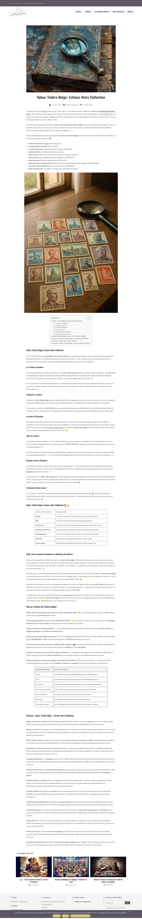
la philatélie (49, 356)
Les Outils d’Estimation (62, 327)
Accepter (57, 916)
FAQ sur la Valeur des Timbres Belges (64, 341)
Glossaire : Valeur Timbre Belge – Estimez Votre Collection (71, 343)
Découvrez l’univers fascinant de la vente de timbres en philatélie (108, 880)
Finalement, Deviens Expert (63, 334)
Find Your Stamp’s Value (55, 427)
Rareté (46, 143)
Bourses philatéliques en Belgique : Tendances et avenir (71, 880)
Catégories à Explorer (61, 325)
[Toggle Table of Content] (87, 318)
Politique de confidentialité (82, 901)
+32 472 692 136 (16, 910)
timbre (106, 114)
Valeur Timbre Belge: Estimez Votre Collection (67, 321)
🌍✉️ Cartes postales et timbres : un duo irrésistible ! (34, 880)
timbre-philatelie (72, 105)
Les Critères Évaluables (62, 323)
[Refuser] (139, 914)
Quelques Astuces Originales (63, 332)
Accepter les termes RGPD (115, 908)
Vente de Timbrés (60, 330)
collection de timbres (107, 111)
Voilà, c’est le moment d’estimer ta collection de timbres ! (70, 338)
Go (127, 903)
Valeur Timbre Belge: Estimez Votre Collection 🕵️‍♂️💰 (69, 336)
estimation (67, 595)
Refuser (65, 916)
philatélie (29, 472)
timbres (45, 111)
